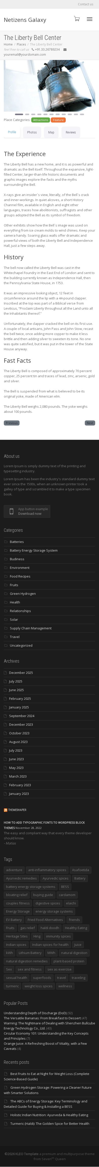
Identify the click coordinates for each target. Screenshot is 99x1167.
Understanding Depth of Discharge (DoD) (35, 1013)
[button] (11, 88)
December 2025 (21, 672)
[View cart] (76, 18)
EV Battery (14, 919)
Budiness (17, 559)
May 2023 (16, 767)
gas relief (27, 928)
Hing (37, 936)
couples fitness (18, 903)
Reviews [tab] (71, 132)
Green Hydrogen (23, 593)
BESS (65, 886)
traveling (78, 977)
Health (15, 602)
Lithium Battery (30, 952)
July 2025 (15, 681)
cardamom (67, 894)
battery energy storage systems (30, 886)
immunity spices (58, 936)
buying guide (43, 894)
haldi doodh (50, 928)
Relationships (20, 611)
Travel (15, 636)
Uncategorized (21, 645)
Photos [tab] (32, 132)
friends (74, 919)
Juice (77, 944)
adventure (14, 870)
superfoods (42, 977)
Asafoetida (80, 870)
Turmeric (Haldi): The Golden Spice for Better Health (49, 1123)
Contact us (85, 4)
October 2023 (19, 733)
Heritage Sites (17, 936)
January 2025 (19, 707)
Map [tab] (51, 132)
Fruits (14, 585)
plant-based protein (69, 961)
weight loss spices (39, 986)
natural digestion (74, 952)
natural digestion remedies (27, 961)
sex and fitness (30, 969)
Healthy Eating (76, 928)
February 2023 (20, 785)
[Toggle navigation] (89, 19)
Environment (19, 567)
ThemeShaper (17, 810)
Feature (58, 120)
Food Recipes (20, 576)
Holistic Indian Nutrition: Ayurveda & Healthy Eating (49, 1115)
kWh (9, 952)
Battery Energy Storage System (34, 550)
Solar (14, 619)
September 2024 (21, 716)
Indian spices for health (50, 944)
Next (90, 423)
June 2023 (16, 759)
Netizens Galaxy (25, 19)
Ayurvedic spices (56, 878)
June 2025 (16, 690)
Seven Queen (54, 1159)
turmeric (12, 986)
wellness (65, 986)
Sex (9, 969)
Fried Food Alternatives (45, 919)
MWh (51, 952)
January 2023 (19, 793)
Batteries (17, 541)
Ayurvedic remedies (21, 878)
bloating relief (16, 894)
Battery (80, 878)
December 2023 (21, 724)
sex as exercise (59, 969)
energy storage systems (54, 911)
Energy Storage (18, 911)
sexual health (16, 977)
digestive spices (48, 903)
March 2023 (18, 776)
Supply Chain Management (31, 628)
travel (61, 977)
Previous (12, 423)
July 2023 (15, 750)
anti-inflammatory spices (47, 870)
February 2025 (20, 698)
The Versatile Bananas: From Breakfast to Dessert (42, 1018)
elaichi (71, 903)
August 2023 (18, 741)
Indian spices (16, 944)
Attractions (40, 120)
